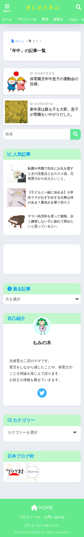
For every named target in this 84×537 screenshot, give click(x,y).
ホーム (7, 19)
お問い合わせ (54, 517)
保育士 (58, 19)
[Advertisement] (41, 259)
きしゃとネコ (43, 7)
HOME (45, 508)
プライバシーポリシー (41, 525)
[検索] (75, 134)
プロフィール (27, 19)
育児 (45, 19)
